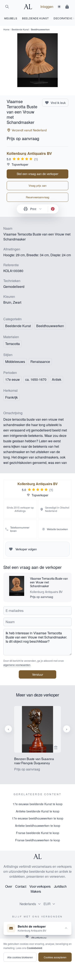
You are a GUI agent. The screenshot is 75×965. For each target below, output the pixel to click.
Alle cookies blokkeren (20, 957)
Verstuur (37, 674)
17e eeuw (12, 379)
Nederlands (28, 903)
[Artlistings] (29, 6)
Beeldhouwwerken (50, 325)
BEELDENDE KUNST (35, 18)
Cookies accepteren (55, 957)
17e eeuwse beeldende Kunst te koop (37, 804)
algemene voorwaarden (16, 665)
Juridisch (60, 886)
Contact (20, 886)
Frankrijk (11, 397)
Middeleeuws (15, 361)
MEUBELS (10, 18)
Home (6, 29)
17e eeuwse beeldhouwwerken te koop (37, 818)
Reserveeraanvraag (37, 197)
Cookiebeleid (34, 948)
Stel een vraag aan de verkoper (37, 174)
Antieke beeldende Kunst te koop (37, 811)
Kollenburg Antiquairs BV (29, 153)
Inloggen (46, 6)
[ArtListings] (37, 856)
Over (8, 886)
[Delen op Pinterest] (52, 209)
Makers (36, 891)
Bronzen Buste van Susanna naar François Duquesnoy (34, 761)
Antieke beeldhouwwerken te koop (37, 825)
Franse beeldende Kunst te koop (37, 833)
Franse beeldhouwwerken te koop (37, 840)
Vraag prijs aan (37, 185)
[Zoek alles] (7, 6)
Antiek (56, 379)
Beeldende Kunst (20, 29)
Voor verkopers (39, 886)
